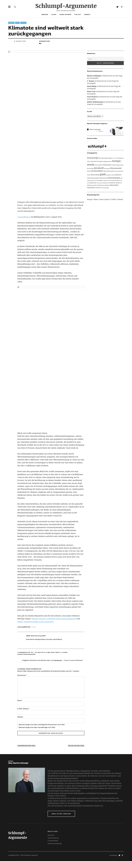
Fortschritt (107, 165)
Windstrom (119, 183)
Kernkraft (99, 167)
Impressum (51, 835)
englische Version (61, 814)
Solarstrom (103, 178)
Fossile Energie (115, 165)
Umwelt (87, 14)
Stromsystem (106, 180)
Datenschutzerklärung (55, 844)
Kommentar (22, 675)
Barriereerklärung (53, 838)
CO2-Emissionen (119, 158)
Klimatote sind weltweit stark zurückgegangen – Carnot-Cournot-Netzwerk (56, 660)
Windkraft (112, 183)
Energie (44, 14)
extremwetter (99, 165)
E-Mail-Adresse (23, 708)
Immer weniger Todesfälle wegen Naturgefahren (54, 618)
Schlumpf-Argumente (66, 6)
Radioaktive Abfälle (110, 175)
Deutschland (94, 161)
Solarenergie (94, 178)
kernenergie (90, 168)
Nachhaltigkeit (97, 171)
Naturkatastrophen (109, 171)
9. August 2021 (20, 41)
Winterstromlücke (103, 185)
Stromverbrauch (115, 180)
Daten (88, 161)
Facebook (122, 7)
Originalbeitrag (24, 217)
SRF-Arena (93, 180)
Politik (78, 14)
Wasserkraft (92, 183)
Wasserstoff (99, 183)
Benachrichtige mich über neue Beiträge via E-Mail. (37, 727)
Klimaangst (107, 168)
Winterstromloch (92, 185)
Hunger (121, 165)
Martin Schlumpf (38, 636)
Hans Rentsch (92, 97)
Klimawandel (115, 168)
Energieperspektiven (107, 161)
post (34, 627)
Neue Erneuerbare (119, 171)
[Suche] (15, 7)
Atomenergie (92, 157)
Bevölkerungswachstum (105, 158)
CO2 (114, 158)
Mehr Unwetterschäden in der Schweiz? (35, 621)
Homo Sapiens (65, 14)
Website (20, 717)
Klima (53, 14)
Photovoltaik (95, 175)
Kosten (89, 171)
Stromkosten (99, 180)
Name (20, 700)
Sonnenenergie (113, 177)
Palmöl (88, 175)
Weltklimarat (106, 183)
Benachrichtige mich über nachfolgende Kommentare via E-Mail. (42, 724)
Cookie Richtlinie (53, 841)
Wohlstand (98, 187)
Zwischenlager (105, 187)
